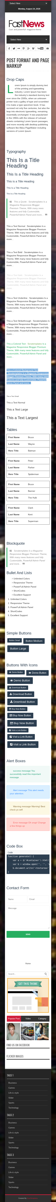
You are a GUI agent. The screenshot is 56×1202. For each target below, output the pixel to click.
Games (11, 1088)
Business (12, 1083)
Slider (11, 1098)
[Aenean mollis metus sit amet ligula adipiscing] (27, 1039)
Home (28, 963)
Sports (11, 1103)
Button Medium (34, 641)
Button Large (18, 648)
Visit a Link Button (19, 730)
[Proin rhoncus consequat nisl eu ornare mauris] (42, 1039)
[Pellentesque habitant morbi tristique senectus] (13, 1039)
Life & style (13, 1093)
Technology (13, 1108)
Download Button (19, 688)
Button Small (14, 640)
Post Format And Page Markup (28, 63)
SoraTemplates (32, 1198)
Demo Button (17, 672)
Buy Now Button (19, 709)
